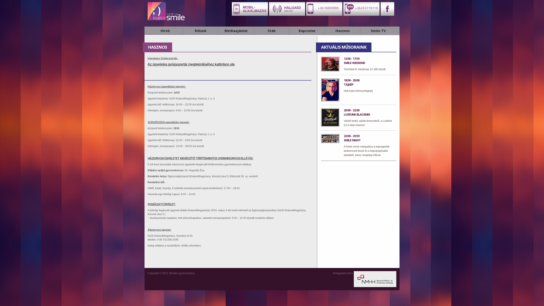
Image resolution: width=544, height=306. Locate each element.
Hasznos (343, 30)
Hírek (165, 30)
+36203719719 (366, 7)
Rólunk (201, 30)
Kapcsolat (307, 30)
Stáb (272, 30)
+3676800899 (328, 7)
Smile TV (378, 30)
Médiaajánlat (236, 30)
